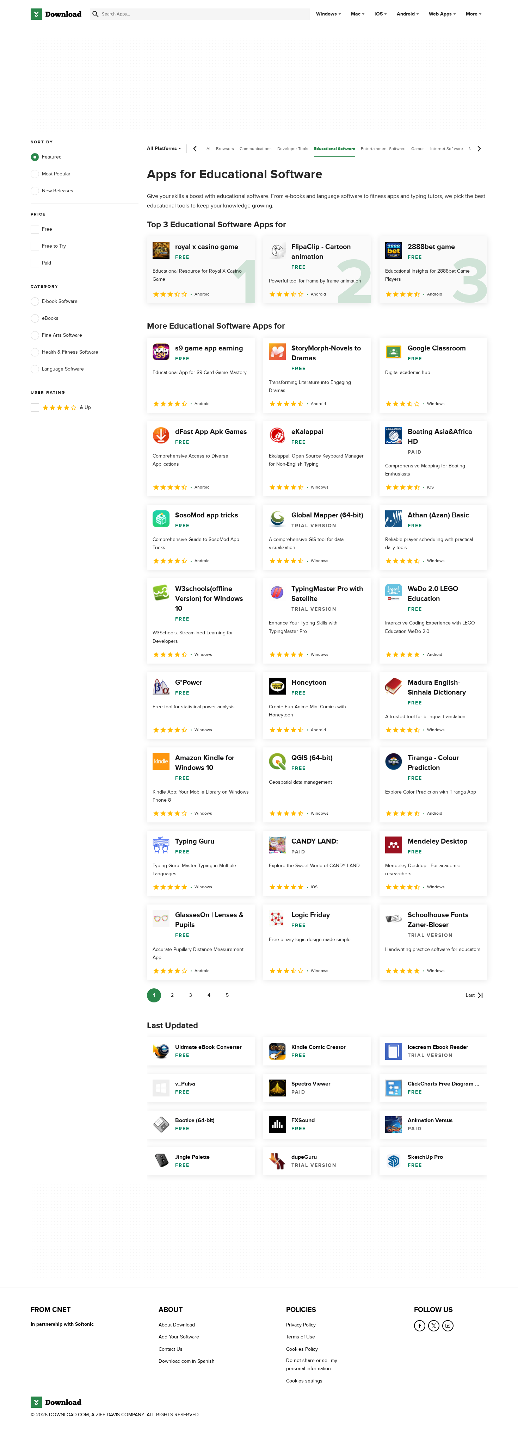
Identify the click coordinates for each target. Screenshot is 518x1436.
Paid (46, 263)
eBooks (50, 318)
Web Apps (440, 14)
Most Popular (56, 174)
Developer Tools (292, 148)
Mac (355, 14)
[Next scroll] (478, 148)
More (471, 14)
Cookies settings (304, 1381)
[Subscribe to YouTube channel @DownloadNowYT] (448, 1325)
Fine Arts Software (62, 335)
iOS (379, 14)
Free (47, 229)
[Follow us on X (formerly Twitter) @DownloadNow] (433, 1325)
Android (406, 14)
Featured (52, 157)
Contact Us (171, 1349)
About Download (177, 1325)
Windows (326, 14)
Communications (256, 148)
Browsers (225, 148)
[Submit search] (95, 14)
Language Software (63, 369)
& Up (85, 407)
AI (208, 148)
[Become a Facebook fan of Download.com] (419, 1325)
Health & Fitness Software (70, 352)
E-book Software (60, 301)
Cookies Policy (302, 1349)
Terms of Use (300, 1337)
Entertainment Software (383, 148)
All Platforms (162, 148)
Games (418, 148)
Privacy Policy (301, 1325)
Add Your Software (179, 1337)
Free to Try (54, 246)
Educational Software (334, 148)
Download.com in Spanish (187, 1361)
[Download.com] (56, 14)
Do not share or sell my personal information (311, 1364)
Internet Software (446, 148)
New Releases (57, 191)
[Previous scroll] (195, 148)
